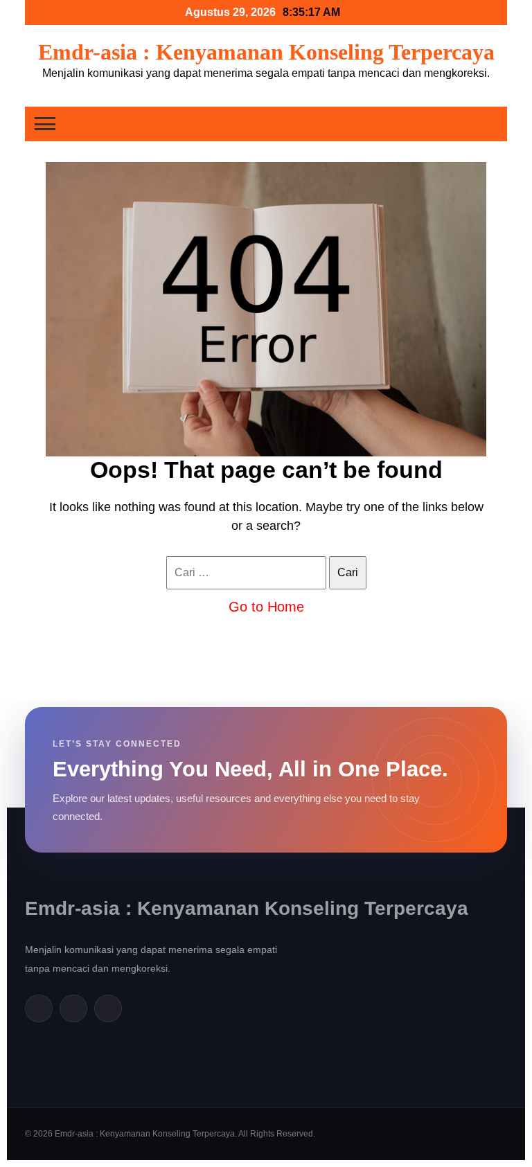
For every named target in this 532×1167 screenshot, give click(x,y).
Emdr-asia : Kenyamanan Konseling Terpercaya (266, 51)
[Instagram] (108, 1008)
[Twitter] (73, 1008)
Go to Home (266, 606)
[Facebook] (39, 1008)
